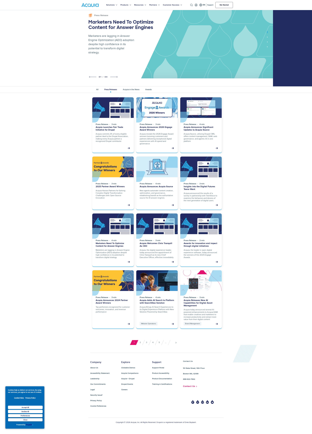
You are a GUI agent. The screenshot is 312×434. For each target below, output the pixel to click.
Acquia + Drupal (128, 379)
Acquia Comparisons (129, 373)
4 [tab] (267, 48)
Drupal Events (127, 384)
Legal (92, 390)
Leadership (94, 379)
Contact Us (189, 386)
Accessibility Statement (100, 373)
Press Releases (110, 89)
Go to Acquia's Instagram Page (203, 402)
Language (202, 5)
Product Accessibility (160, 373)
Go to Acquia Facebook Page (193, 402)
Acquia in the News (131, 89)
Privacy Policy (30, 398)
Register (196, 5)
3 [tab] (267, 43)
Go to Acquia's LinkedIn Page (207, 402)
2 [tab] (267, 38)
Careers (124, 390)
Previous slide (92, 77)
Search (191, 5)
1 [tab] (267, 33)
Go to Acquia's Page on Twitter (198, 402)
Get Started (224, 5)
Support (210, 5)
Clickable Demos (128, 368)
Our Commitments (98, 384)
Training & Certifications (162, 384)
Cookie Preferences (98, 406)
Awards (148, 89)
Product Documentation (162, 379)
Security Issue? (96, 395)
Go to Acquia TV (212, 402)
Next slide (114, 77)
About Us (94, 368)
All (97, 89)
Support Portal (158, 368)
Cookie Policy (19, 398)
